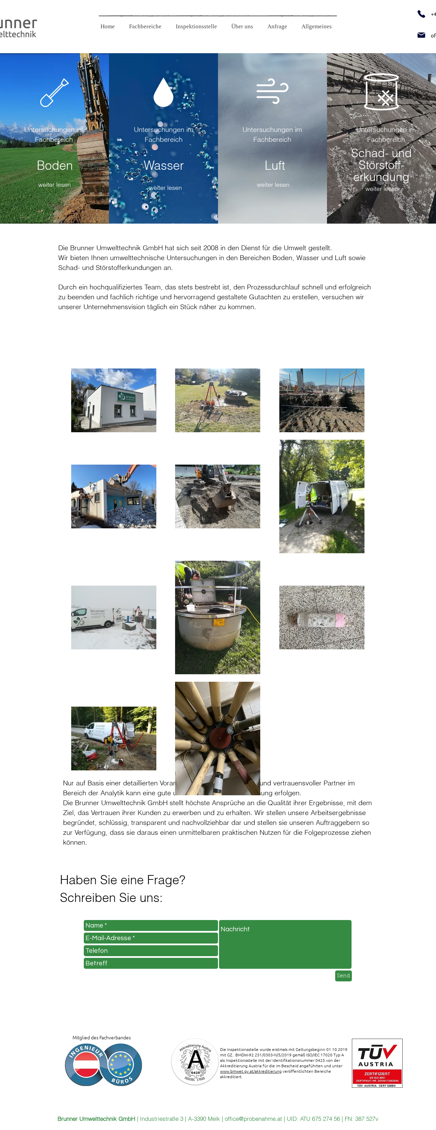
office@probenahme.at (253, 1118)
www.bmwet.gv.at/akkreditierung (251, 1071)
